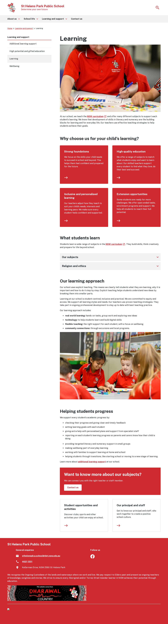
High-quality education (131, 151)
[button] (13, 19)
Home (9, 28)
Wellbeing (14, 66)
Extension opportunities (132, 194)
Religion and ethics (111, 266)
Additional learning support (22, 43)
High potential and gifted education (27, 51)
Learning (13, 58)
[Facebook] (92, 558)
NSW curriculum (97, 116)
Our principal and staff (131, 505)
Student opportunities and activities (81, 507)
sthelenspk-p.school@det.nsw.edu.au (41, 556)
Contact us (72, 487)
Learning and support (24, 28)
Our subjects (111, 257)
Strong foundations (76, 151)
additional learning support (92, 461)
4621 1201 (27, 561)
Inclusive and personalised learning (81, 196)
